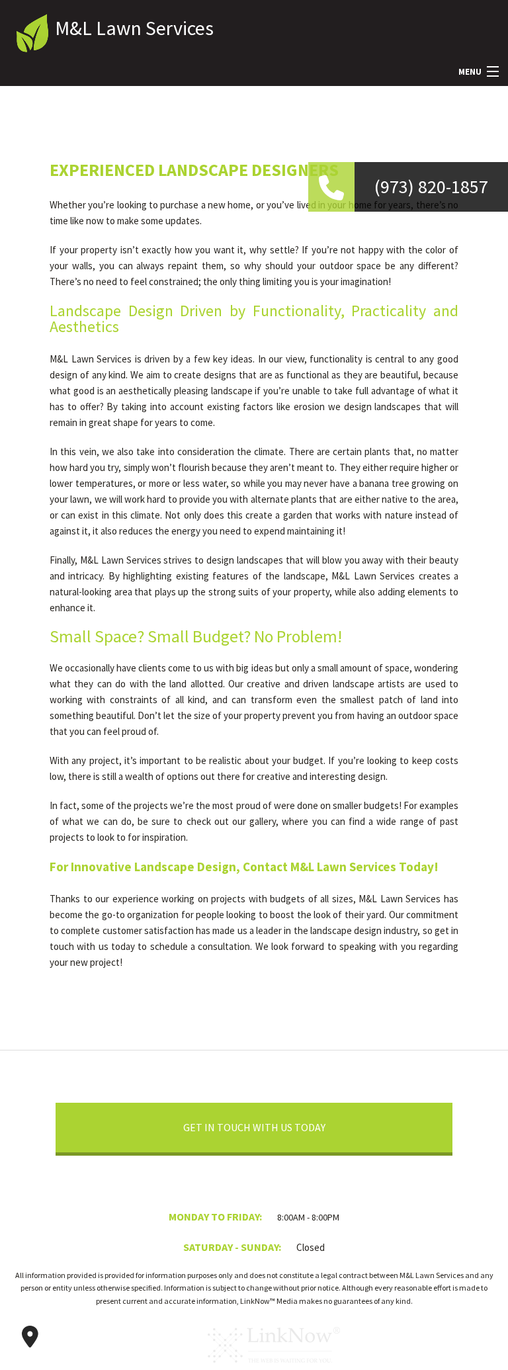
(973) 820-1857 (431, 186)
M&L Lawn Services (134, 27)
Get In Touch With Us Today (254, 1127)
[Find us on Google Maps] (30, 1336)
